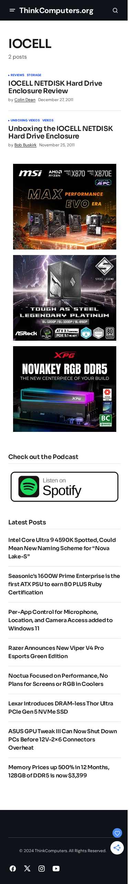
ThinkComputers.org (56, 10)
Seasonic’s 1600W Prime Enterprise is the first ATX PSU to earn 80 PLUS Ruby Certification (64, 584)
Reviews (17, 75)
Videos (47, 120)
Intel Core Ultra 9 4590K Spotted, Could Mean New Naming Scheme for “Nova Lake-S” (62, 548)
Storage (34, 75)
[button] (12, 10)
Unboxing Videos (25, 120)
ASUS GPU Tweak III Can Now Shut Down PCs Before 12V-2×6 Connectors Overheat (62, 739)
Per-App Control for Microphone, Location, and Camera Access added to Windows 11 (60, 620)
